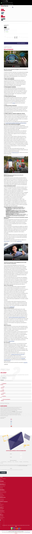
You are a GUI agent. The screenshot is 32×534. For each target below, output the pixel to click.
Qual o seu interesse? (12, 460)
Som (13, 461)
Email (10, 457)
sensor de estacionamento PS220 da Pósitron (17, 317)
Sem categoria (5, 68)
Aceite (10, 468)
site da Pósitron (11, 341)
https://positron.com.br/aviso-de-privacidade (23, 465)
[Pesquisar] (31, 381)
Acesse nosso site (15, 152)
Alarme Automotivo (3, 461)
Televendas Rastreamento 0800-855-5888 (7, 2)
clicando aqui (19, 241)
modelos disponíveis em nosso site (17, 354)
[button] (12, 7)
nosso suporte (6, 241)
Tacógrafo (20, 461)
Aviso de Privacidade (27, 532)
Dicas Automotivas (6, 261)
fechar (16, 533)
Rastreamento (9, 461)
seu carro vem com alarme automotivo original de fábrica (16, 122)
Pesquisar (2, 380)
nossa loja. (25, 362)
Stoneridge (13, 411)
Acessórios (16, 461)
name (10, 453)
